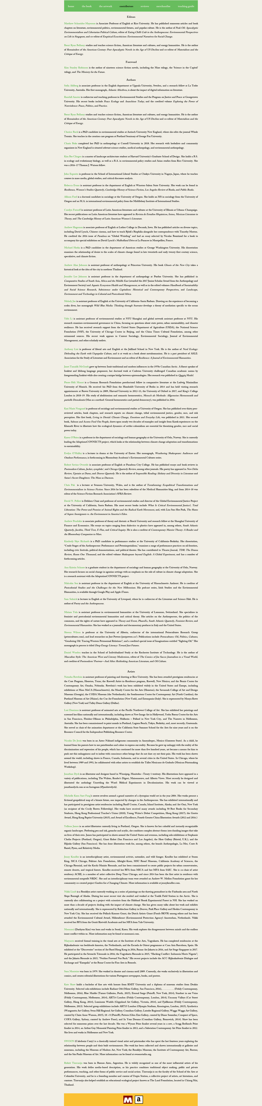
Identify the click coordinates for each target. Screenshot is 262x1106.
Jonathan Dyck (71, 774)
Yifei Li (68, 319)
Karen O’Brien (71, 438)
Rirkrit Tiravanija (73, 1063)
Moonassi (69, 930)
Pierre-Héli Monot (74, 383)
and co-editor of (168, 119)
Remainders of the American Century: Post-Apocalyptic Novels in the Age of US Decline (113, 119)
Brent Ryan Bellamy (74, 115)
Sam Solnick (70, 599)
